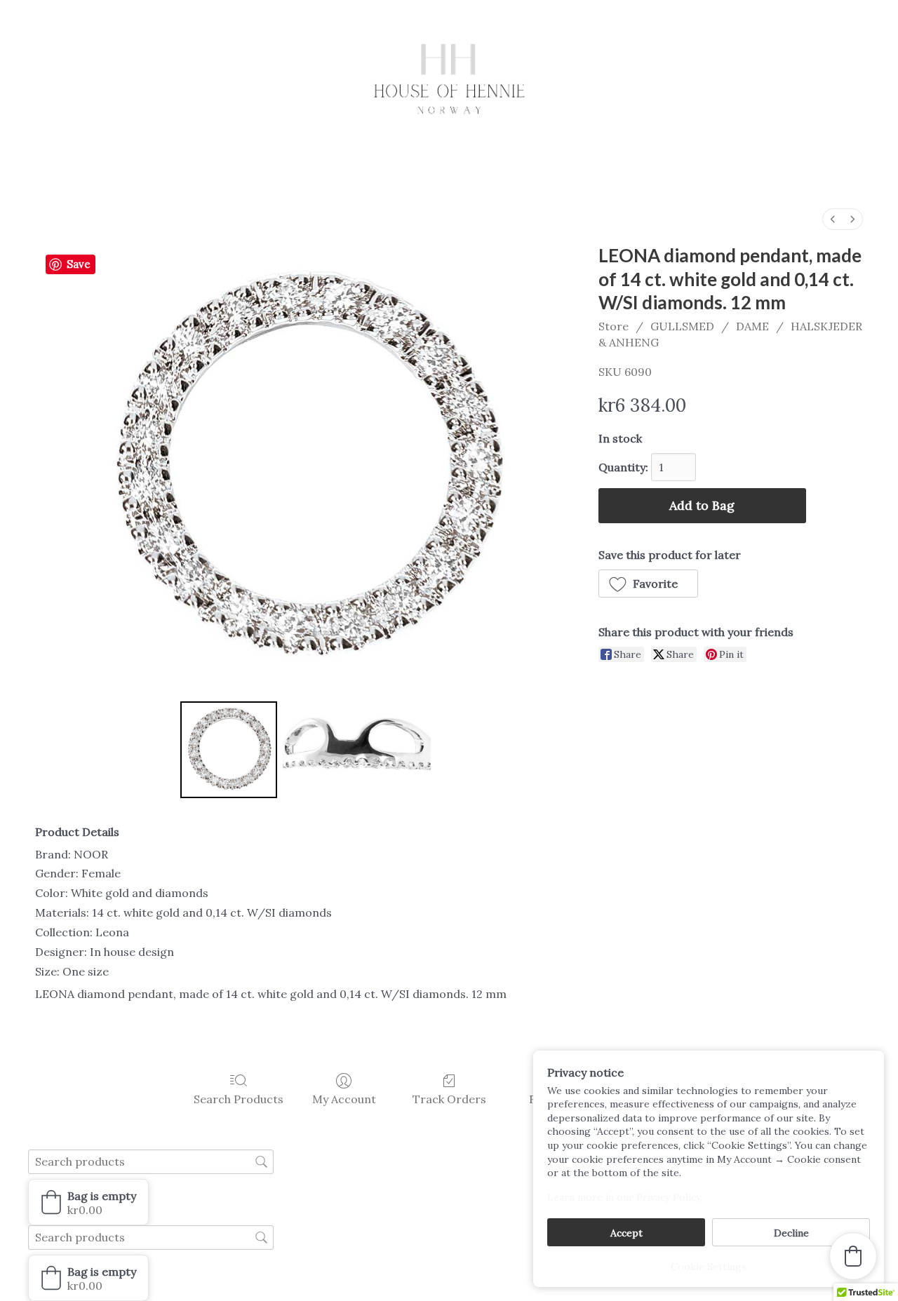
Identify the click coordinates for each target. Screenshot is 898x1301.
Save (79, 264)
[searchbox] (151, 1162)
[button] (648, 583)
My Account (344, 1099)
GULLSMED (682, 326)
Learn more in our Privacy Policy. (624, 1197)
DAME (752, 326)
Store (613, 326)
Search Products (238, 1099)
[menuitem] (833, 219)
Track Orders (449, 1099)
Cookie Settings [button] (708, 1266)
